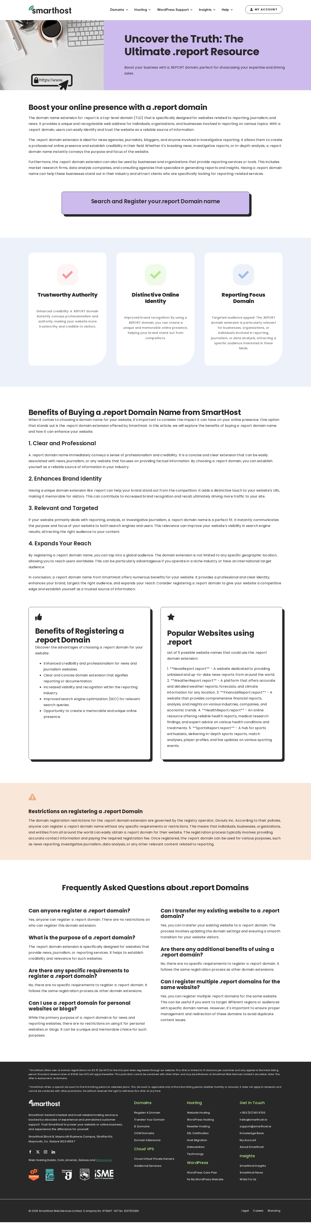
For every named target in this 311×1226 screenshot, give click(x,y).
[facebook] (30, 1152)
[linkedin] (53, 1152)
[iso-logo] (50, 1170)
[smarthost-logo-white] (44, 1101)
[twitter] (38, 1152)
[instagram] (45, 1152)
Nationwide (104, 1160)
